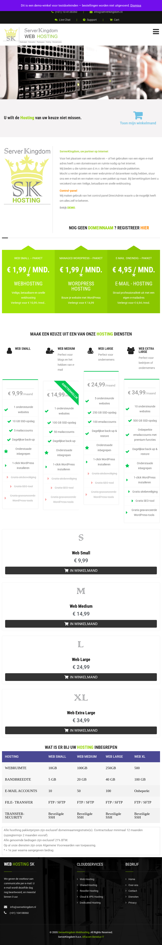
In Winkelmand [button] (84, 570)
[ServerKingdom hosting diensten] (32, 35)
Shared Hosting (88, 885)
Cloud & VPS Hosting (91, 896)
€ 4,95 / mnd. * (133, 273)
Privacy (132, 902)
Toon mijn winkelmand (138, 123)
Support (91, 19)
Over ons (133, 885)
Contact (132, 890)
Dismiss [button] (135, 5)
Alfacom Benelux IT (93, 936)
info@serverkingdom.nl (107, 11)
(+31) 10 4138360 (66, 11)
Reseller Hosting (89, 890)
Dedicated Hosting (90, 902)
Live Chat (64, 19)
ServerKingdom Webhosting (73, 932)
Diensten (133, 896)
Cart (116, 19)
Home (131, 879)
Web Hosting (87, 879)
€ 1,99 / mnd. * (28, 273)
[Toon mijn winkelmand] (138, 115)
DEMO (71, 207)
